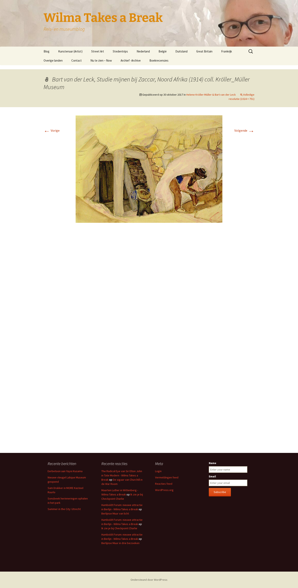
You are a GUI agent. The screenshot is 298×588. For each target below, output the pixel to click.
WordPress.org (164, 490)
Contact (76, 60)
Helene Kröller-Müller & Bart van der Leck (211, 94)
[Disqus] (149, 286)
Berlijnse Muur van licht (115, 513)
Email (212, 476)
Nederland (143, 51)
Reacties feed (163, 484)
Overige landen (53, 60)
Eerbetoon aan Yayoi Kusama (65, 471)
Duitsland (181, 51)
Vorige (52, 130)
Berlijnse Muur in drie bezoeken (120, 543)
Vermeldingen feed (166, 477)
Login (158, 471)
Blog (46, 51)
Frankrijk (226, 51)
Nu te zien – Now (101, 60)
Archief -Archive (131, 60)
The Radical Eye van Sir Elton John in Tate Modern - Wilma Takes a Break (121, 475)
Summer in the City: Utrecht (64, 509)
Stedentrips (120, 51)
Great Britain (204, 51)
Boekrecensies (158, 60)
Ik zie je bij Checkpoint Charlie (119, 528)
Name (212, 463)
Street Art (97, 51)
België (163, 51)
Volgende (244, 130)
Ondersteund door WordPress (149, 580)
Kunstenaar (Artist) (70, 51)
